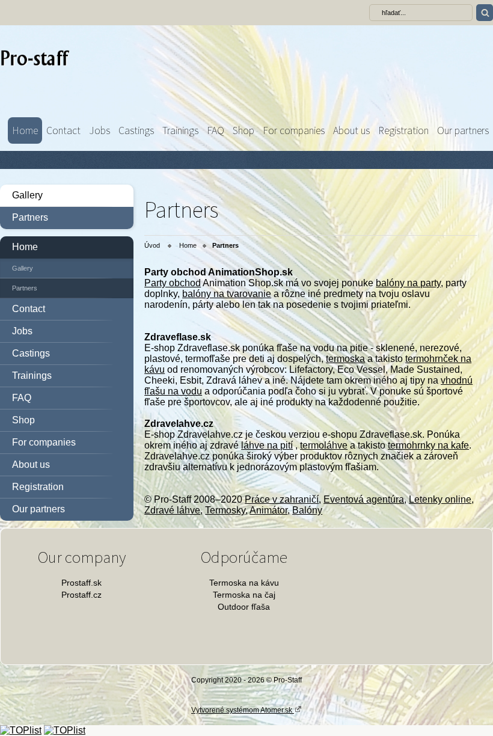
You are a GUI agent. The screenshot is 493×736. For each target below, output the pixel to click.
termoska (345, 359)
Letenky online (440, 499)
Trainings (180, 130)
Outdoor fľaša (244, 607)
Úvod (152, 245)
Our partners (463, 130)
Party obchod (172, 283)
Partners (30, 217)
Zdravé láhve (172, 510)
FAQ (215, 130)
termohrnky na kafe (428, 445)
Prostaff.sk (81, 582)
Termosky (225, 510)
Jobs (99, 130)
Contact (63, 130)
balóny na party (408, 283)
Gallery (27, 195)
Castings (136, 130)
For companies (294, 130)
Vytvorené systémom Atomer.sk (242, 710)
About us (351, 130)
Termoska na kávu (244, 582)
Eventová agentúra (363, 499)
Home (25, 130)
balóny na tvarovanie (226, 294)
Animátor (268, 510)
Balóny (307, 510)
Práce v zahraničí (282, 499)
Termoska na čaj (244, 595)
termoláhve (324, 445)
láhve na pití (267, 445)
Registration (403, 130)
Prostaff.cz (81, 595)
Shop (243, 130)
